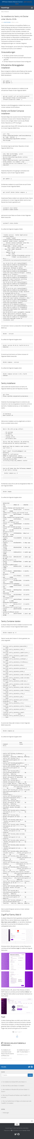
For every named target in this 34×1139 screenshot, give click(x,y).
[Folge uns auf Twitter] (29, 1067)
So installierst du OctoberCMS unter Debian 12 (14, 1082)
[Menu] (32, 8)
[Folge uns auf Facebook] (32, 1067)
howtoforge (7, 22)
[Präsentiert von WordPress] (11, 1130)
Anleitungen (5, 11)
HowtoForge (5, 8)
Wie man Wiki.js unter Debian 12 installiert (13, 1085)
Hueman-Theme (26, 1130)
